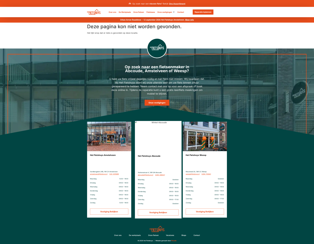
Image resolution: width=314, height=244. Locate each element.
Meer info (189, 20)
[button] (166, 12)
